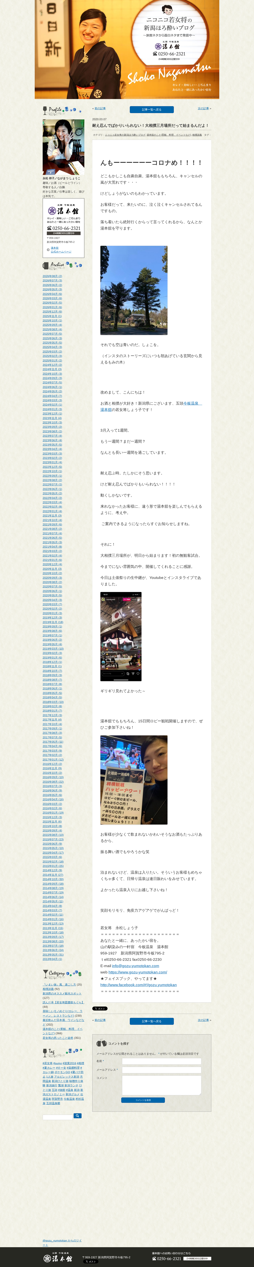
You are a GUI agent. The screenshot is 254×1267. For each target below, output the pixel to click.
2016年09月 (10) (53, 777)
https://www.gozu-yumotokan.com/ (138, 972)
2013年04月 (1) (52, 959)
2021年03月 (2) (52, 551)
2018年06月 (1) (52, 688)
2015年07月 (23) (53, 839)
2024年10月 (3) (52, 373)
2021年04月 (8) (52, 546)
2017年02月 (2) (52, 755)
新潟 (77, 1090)
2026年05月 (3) (52, 289)
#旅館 (61, 1090)
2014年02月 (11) (53, 914)
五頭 (54, 1090)
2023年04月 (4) (52, 449)
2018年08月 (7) (52, 679)
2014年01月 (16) (53, 919)
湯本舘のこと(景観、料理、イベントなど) (169, 134)
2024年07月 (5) (52, 382)
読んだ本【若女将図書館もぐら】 (63, 1002)
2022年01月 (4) (52, 511)
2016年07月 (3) (52, 786)
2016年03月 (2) (52, 804)
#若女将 (48, 1063)
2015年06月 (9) (52, 843)
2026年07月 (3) (52, 280)
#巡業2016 (69, 1063)
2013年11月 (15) (53, 928)
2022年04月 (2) (52, 498)
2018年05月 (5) (52, 693)
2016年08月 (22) (53, 781)
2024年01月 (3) (52, 409)
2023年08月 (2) (52, 431)
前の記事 (100, 108)
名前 (100, 1061)
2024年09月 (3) (52, 378)
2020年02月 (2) (52, 608)
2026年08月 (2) (52, 276)
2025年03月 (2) (52, 351)
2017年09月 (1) (52, 728)
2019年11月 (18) (53, 622)
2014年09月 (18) (53, 883)
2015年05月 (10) (53, 848)
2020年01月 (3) (52, 613)
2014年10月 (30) (53, 879)
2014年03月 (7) (52, 910)
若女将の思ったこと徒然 (58, 1037)
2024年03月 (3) (52, 400)
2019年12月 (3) (52, 617)
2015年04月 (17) (53, 852)
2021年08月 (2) (52, 528)
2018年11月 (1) (52, 666)
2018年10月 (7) (52, 670)
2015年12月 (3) (52, 817)
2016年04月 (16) (53, 799)
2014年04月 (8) (52, 906)
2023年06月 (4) (52, 440)
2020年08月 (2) (52, 582)
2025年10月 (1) (52, 320)
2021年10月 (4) (52, 520)
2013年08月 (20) (53, 941)
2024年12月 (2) (52, 364)
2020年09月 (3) (52, 577)
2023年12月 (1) (52, 413)
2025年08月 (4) (52, 329)
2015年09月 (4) (52, 830)
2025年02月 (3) (52, 356)
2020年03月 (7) (52, 604)
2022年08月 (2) (52, 480)
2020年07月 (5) (52, 586)
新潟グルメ (73, 1094)
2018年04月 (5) (52, 697)
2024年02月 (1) (52, 404)
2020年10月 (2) (52, 573)
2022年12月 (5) (52, 466)
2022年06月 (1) (52, 489)
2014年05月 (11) (53, 901)
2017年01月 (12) (53, 759)
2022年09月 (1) (52, 475)
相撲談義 (48, 989)
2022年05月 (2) (52, 493)
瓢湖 (61, 1085)
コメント (102, 1077)
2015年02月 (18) (53, 861)
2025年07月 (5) (52, 333)
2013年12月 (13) (53, 923)
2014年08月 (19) (53, 888)
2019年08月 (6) (52, 630)
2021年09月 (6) (52, 524)
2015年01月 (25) (53, 866)
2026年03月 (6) (52, 298)
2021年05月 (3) (52, 542)
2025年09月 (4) (52, 324)
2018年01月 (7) (52, 710)
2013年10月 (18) (53, 932)
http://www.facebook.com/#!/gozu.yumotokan (138, 985)
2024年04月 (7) (52, 396)
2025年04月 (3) (52, 347)
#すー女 (61, 1067)
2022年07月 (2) (52, 484)
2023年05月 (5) (52, 444)
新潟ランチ (71, 1085)
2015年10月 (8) (52, 826)
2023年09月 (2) (52, 426)
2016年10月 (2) (52, 772)
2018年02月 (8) (52, 706)
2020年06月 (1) (52, 591)
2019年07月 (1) (52, 635)
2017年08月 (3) (52, 732)
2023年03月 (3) (52, 453)
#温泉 (69, 1090)
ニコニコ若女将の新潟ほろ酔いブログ (125, 134)
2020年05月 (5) (52, 595)
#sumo (57, 1063)
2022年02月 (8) (52, 506)
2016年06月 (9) (52, 790)
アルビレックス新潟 (66, 1076)
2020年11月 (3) (52, 568)
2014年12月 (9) (52, 870)
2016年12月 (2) (52, 764)
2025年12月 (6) (52, 311)
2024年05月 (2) (52, 391)
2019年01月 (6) (52, 657)
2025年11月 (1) (52, 316)
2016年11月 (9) (52, 768)
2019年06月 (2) (52, 639)
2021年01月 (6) (52, 560)
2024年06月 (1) (52, 387)
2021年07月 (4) (52, 533)
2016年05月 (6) (52, 795)
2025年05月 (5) (52, 342)
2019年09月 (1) (52, 626)
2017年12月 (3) (52, 715)
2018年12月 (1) (52, 662)
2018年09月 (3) (52, 675)
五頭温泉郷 (53, 1103)
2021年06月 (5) (52, 537)
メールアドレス (107, 1069)
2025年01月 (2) (52, 360)
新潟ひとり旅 (60, 1081)
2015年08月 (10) (53, 834)
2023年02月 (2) (52, 458)
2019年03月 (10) (53, 648)
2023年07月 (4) (52, 435)
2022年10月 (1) (52, 471)
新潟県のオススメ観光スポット (62, 993)
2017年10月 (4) (52, 724)
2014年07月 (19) (53, 892)
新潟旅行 (51, 1085)
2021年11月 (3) (52, 515)
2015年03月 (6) (52, 857)
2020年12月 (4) (52, 564)
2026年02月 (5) (52, 302)
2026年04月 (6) (52, 294)
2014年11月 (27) (53, 874)
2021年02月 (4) (52, 555)
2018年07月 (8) (52, 684)
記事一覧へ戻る (152, 109)
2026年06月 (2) (52, 285)
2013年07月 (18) (53, 945)
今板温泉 (69, 1098)
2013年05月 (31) (53, 954)
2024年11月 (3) (52, 369)
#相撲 (80, 1063)
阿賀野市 (57, 1098)
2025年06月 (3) (52, 338)
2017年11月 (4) (52, 719)
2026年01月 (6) (52, 307)
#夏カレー (49, 1067)
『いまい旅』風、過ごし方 (59, 984)
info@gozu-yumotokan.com (135, 966)
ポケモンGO (62, 1072)
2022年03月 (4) (52, 502)
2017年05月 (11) (53, 741)
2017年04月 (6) (52, 746)
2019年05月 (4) (52, 644)
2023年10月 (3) (52, 422)
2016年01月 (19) (53, 812)
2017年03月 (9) (52, 750)
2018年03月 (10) (53, 702)
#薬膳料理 (73, 1067)
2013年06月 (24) (53, 950)
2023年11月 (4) (52, 418)
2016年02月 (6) (52, 808)
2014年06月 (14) (53, 897)
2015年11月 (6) (52, 821)
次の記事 (203, 108)
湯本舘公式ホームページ (61, 249)
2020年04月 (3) (52, 600)
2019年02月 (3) (52, 653)
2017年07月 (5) (52, 737)
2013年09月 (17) (53, 936)
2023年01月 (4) (52, 462)
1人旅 (49, 1076)
